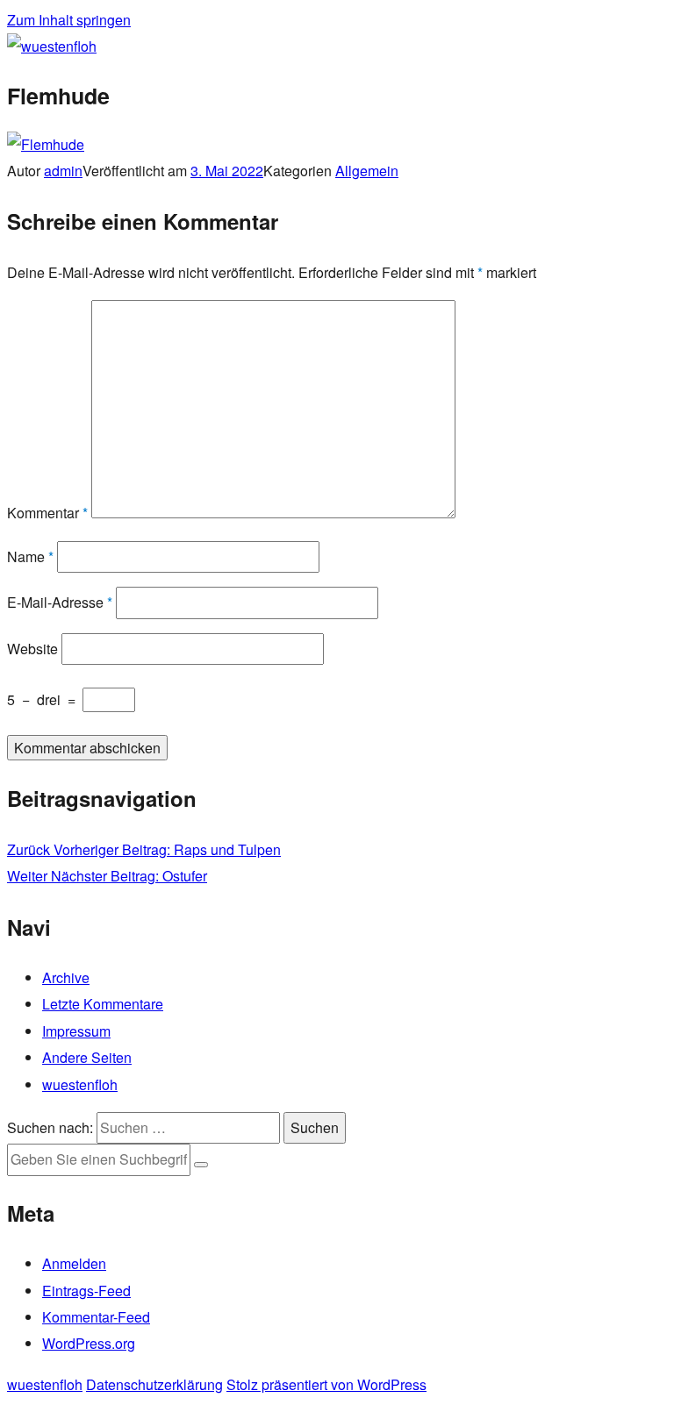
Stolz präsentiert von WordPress (326, 1384)
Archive (66, 977)
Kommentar (47, 513)
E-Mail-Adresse (59, 602)
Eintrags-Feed (86, 1290)
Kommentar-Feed (96, 1317)
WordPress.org (88, 1343)
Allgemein (366, 170)
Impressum (76, 1031)
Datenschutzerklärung (154, 1384)
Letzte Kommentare (102, 1004)
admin (63, 170)
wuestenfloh (80, 1084)
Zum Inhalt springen (69, 20)
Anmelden (74, 1263)
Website (32, 648)
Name (30, 556)
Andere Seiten (87, 1057)
